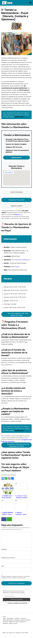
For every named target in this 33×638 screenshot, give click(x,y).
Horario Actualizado (16, 192)
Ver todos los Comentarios (21, 260)
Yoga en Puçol (13, 623)
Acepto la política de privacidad (17, 603)
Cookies (17, 618)
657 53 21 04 (17, 147)
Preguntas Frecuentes (16, 200)
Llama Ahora (15, 266)
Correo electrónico (8, 557)
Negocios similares (16, 206)
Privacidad (10, 618)
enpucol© (6, 620)
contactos (16, 214)
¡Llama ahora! (16, 157)
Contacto (23, 618)
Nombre (4, 549)
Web (2, 566)
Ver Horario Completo (19, 144)
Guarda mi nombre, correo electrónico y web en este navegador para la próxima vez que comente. (16, 577)
